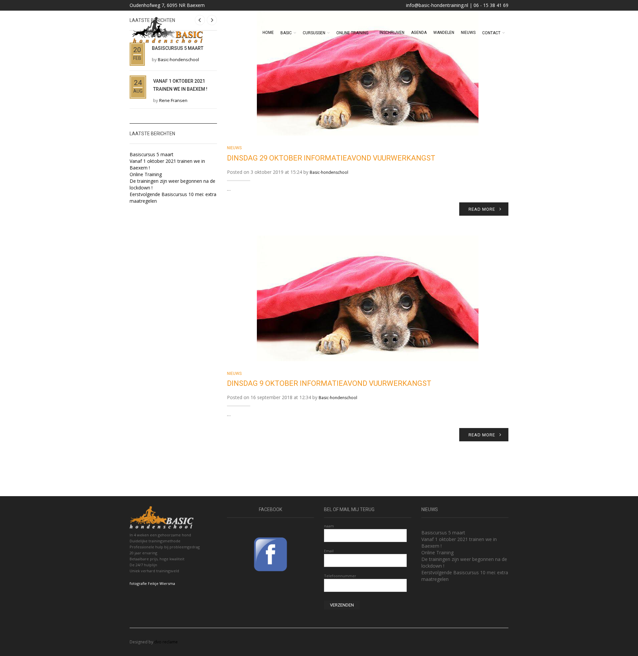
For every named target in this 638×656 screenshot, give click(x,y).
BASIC (286, 33)
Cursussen (314, 33)
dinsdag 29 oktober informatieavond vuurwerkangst (331, 158)
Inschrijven (391, 32)
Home (268, 32)
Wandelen (443, 32)
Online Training (146, 174)
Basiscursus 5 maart (151, 154)
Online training (352, 33)
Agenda (419, 32)
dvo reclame (166, 642)
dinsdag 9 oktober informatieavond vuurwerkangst (329, 383)
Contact (491, 33)
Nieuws (468, 32)
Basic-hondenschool (329, 172)
